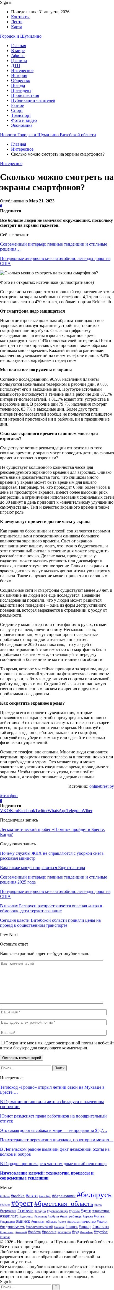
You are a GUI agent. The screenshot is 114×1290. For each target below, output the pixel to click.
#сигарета (64, 1232)
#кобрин (53, 1216)
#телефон (9, 795)
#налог (102, 1221)
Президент (21, 90)
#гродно (40, 1210)
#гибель (25, 1210)
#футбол (101, 1232)
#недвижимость (12, 1227)
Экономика (21, 125)
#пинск (72, 1227)
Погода (18, 85)
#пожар (85, 1227)
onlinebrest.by (101, 786)
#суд (75, 1232)
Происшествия (25, 95)
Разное (17, 105)
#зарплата (9, 1216)
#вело (98, 1204)
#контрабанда (71, 1216)
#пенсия (59, 1227)
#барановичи (64, 1195)
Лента (16, 21)
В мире (18, 50)
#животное (101, 1211)
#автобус (45, 1196)
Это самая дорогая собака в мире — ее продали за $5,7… (53, 1130)
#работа (34, 1232)
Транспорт (21, 115)
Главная (18, 45)
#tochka (18, 1196)
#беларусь (94, 1194)
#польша (100, 1226)
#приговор (7, 1232)
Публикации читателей (33, 100)
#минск (23, 1221)
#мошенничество (81, 1221)
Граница (19, 60)
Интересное (22, 70)
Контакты (20, 16)
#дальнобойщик (57, 1210)
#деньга (74, 1210)
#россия (49, 1231)
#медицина (7, 1222)
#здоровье (26, 1216)
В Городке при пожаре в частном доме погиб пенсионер (53, 1163)
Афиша (18, 55)
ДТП (15, 65)
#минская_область (44, 1222)
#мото (62, 1221)
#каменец (40, 1216)
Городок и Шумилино (21, 36)
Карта (16, 26)
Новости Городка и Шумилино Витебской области (48, 134)
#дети (86, 1210)
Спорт (17, 110)
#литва (99, 1216)
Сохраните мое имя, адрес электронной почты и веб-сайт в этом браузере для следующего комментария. (57, 1045)
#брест (22, 1203)
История (19, 75)
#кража (88, 1216)
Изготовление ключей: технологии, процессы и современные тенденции (47, 1175)
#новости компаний (39, 1227)
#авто (32, 1195)
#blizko (5, 1196)
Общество (20, 80)
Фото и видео (24, 120)
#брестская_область (63, 1203)
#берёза (5, 1204)
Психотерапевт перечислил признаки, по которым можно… (56, 1139)
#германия (8, 1211)
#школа (5, 1237)
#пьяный (21, 1232)
